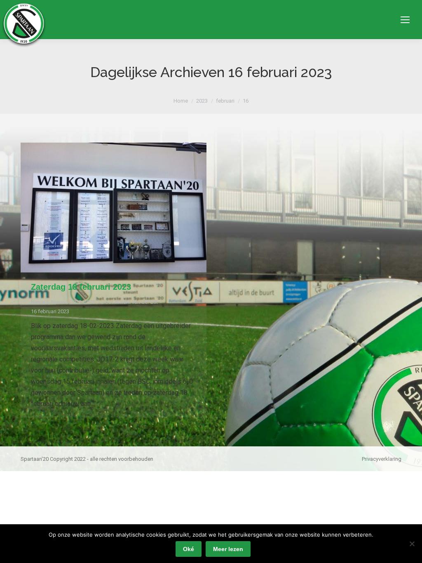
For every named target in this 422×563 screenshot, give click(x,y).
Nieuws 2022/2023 (73, 302)
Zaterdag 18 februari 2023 (81, 286)
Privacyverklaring (381, 459)
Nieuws (40, 302)
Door (129, 302)
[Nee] (412, 544)
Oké (188, 549)
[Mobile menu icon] (405, 20)
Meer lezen (228, 549)
